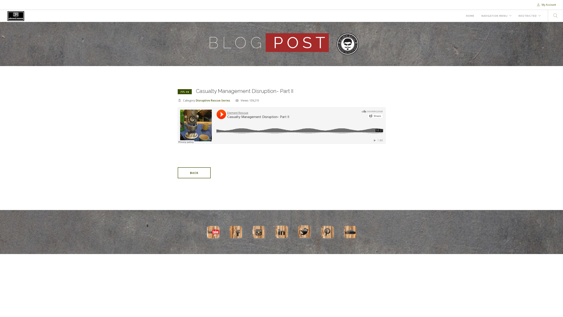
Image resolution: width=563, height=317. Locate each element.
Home (470, 16)
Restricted (528, 16)
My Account (548, 5)
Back (194, 173)
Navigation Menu (494, 16)
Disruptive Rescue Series (213, 100)
